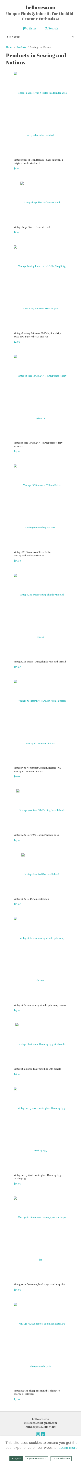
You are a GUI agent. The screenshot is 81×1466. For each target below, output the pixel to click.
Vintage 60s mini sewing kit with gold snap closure (40, 1005)
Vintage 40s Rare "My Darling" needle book (36, 835)
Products (21, 47)
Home (9, 47)
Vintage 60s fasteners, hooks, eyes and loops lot (39, 1284)
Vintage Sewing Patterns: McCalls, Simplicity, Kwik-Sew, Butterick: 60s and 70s (37, 335)
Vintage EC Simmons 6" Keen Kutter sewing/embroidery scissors (33, 554)
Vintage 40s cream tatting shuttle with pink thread (40, 661)
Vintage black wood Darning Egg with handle (37, 1069)
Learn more (68, 1448)
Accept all (16, 1458)
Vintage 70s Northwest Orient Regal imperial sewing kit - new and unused (37, 769)
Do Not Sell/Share (61, 1458)
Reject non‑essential (36, 1458)
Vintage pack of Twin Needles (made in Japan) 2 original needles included (38, 161)
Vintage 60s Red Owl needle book (31, 899)
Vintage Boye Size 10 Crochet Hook (32, 227)
